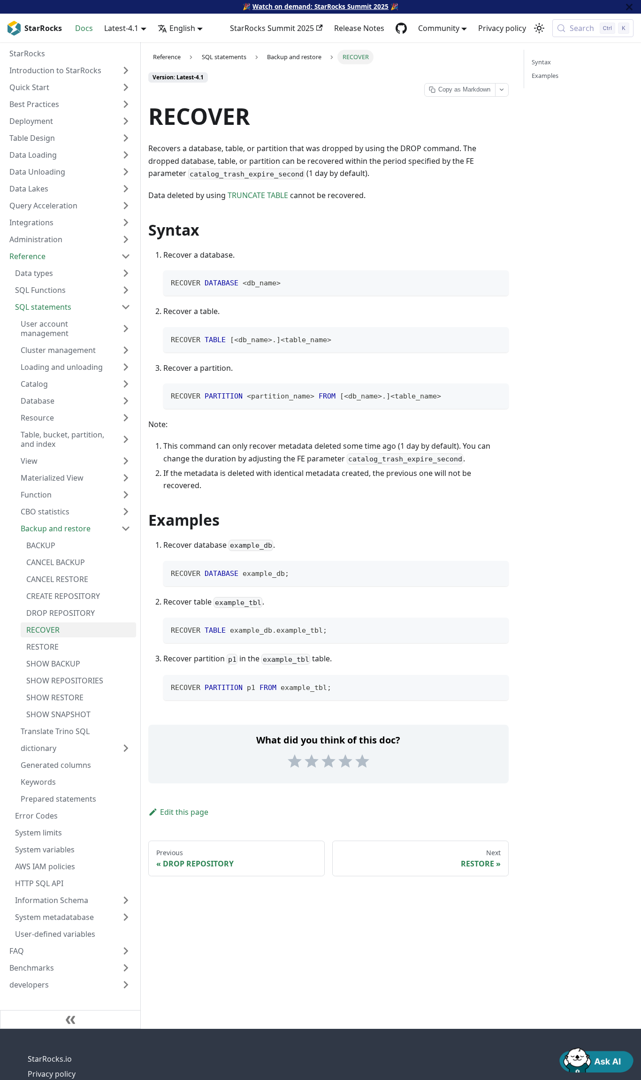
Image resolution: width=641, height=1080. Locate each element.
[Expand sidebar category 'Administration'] (125, 239)
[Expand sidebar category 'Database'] (125, 400)
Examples (545, 75)
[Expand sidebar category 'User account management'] (125, 328)
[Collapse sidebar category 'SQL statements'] (125, 306)
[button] (75, 748)
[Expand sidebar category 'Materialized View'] (125, 477)
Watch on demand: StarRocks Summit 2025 (320, 6)
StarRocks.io (50, 1059)
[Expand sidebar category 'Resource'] (125, 417)
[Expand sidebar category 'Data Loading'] (125, 154)
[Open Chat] (596, 1059)
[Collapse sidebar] (70, 1019)
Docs (84, 28)
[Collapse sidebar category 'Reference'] (125, 256)
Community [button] (438, 28)
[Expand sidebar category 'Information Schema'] (125, 900)
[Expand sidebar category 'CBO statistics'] (125, 511)
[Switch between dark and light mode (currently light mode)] (539, 28)
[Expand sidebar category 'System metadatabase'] (125, 917)
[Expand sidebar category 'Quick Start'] (125, 87)
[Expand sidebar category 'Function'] (125, 494)
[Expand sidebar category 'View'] (125, 460)
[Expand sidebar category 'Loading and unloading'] (125, 367)
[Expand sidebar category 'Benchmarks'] (125, 967)
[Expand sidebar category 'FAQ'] (125, 950)
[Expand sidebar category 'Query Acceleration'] (125, 205)
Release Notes (359, 28)
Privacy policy (502, 28)
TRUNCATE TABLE (258, 195)
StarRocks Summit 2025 (272, 28)
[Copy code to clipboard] (497, 282)
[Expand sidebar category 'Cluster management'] (125, 350)
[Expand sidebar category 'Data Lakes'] (125, 188)
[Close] (629, 7)
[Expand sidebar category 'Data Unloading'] (125, 171)
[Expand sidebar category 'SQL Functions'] (125, 290)
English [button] (182, 28)
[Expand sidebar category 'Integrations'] (125, 222)
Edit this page (184, 812)
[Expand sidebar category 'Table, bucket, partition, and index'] (125, 439)
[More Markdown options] (501, 90)
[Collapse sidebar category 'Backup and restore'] (125, 528)
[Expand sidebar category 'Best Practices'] (125, 104)
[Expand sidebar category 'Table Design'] (125, 138)
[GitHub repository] (401, 28)
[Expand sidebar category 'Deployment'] (125, 121)
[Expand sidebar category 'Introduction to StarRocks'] (125, 70)
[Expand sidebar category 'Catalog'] (125, 383)
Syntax (541, 62)
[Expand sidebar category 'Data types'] (125, 273)
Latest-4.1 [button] (121, 28)
